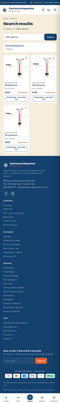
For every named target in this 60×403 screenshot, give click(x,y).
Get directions (10, 331)
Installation (8, 299)
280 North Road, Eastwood (15, 323)
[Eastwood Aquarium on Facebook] (6, 193)
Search (50, 37)
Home (5, 18)
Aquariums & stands (12, 252)
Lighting (6, 236)
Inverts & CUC (9, 221)
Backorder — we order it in (16, 98)
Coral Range (8, 272)
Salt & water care (11, 248)
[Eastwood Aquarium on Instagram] (12, 193)
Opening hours (10, 327)
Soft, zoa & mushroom (13, 213)
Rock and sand (10, 225)
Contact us (8, 335)
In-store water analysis (13, 287)
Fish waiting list (10, 280)
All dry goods (9, 256)
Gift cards (7, 283)
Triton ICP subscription (13, 291)
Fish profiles (8, 268)
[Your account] (43, 9)
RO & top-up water (12, 244)
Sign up (41, 361)
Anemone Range (10, 276)
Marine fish (8, 217)
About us (7, 339)
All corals (7, 205)
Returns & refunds (11, 311)
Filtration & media (11, 240)
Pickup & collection (12, 303)
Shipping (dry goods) (12, 307)
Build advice (8, 295)
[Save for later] (26, 58)
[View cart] (48, 9)
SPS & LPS (7, 209)
